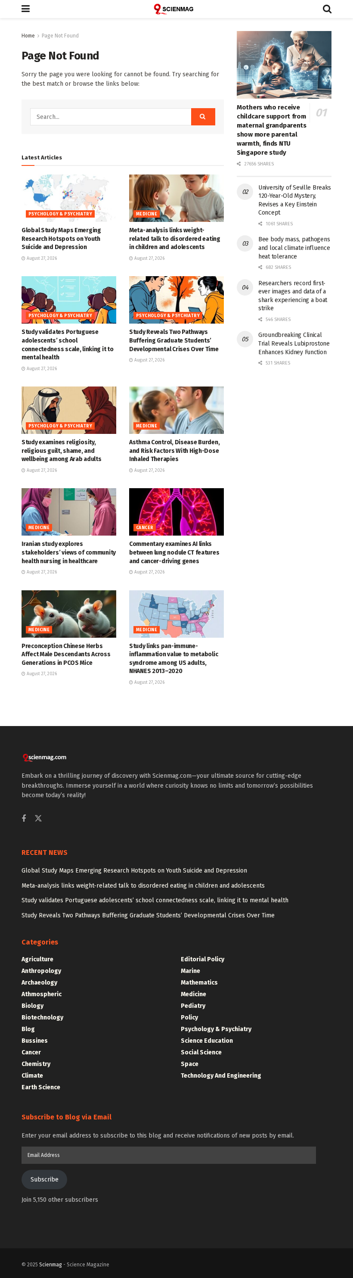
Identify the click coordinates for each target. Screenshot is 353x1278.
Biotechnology (42, 1017)
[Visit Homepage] (176, 9)
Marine (190, 971)
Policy (189, 1017)
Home (28, 36)
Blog (28, 1029)
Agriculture (37, 959)
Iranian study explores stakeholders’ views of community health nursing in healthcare (69, 552)
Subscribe (45, 1179)
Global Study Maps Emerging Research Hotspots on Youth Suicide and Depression (61, 239)
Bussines (35, 1040)
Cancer (144, 527)
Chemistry (36, 1064)
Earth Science (41, 1087)
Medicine (146, 214)
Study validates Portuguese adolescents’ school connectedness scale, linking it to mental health (155, 900)
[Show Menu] (26, 9)
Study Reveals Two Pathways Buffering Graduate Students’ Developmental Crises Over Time (174, 340)
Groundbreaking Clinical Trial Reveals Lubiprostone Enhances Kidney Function (294, 343)
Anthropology (41, 971)
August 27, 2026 (41, 258)
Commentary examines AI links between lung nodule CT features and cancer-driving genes (174, 552)
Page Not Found (60, 36)
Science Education (207, 1040)
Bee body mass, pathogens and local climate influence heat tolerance (294, 248)
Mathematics (199, 982)
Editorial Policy (202, 959)
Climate (32, 1075)
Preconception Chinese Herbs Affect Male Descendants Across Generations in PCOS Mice (66, 654)
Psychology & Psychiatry (60, 214)
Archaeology (39, 982)
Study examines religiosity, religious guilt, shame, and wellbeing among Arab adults (61, 451)
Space (189, 1064)
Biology (32, 1006)
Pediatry (193, 1006)
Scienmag (50, 1265)
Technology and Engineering (221, 1075)
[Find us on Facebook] (24, 819)
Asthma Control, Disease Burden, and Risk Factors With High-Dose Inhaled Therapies (174, 451)
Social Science (201, 1052)
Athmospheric (42, 994)
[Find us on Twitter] (38, 819)
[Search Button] (327, 9)
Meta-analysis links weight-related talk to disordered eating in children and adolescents (174, 239)
